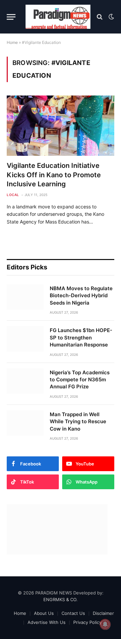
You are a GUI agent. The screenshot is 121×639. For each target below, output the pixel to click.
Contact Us (73, 613)
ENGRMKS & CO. (60, 599)
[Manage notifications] (105, 624)
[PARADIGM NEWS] (58, 16)
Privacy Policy (87, 622)
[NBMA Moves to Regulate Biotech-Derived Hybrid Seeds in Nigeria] (25, 297)
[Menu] (11, 16)
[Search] (99, 16)
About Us (44, 613)
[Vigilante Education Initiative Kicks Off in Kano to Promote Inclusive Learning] (60, 125)
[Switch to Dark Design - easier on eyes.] (110, 17)
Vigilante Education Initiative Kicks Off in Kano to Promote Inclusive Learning (54, 175)
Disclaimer (103, 613)
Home (12, 42)
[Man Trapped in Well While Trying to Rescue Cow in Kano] (25, 423)
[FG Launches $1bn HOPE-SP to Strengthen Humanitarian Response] (25, 339)
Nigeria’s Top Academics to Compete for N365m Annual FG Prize (80, 379)
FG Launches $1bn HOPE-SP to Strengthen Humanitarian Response (81, 337)
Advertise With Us (47, 622)
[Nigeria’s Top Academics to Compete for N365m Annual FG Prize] (25, 381)
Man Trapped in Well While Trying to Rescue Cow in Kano (78, 421)
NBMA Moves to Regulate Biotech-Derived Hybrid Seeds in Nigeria (81, 295)
